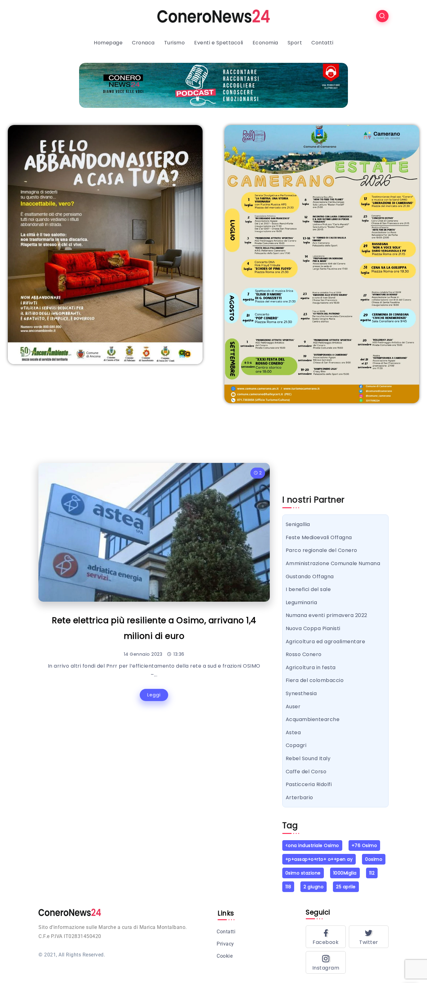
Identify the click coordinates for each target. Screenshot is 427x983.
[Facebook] (325, 937)
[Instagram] (325, 962)
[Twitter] (369, 937)
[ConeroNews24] (213, 15)
